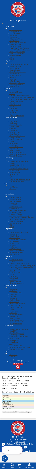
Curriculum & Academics (18, 72)
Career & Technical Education (19, 95)
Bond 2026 (13, 37)
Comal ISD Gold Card (17, 165)
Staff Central (14, 187)
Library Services (15, 138)
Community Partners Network (19, 169)
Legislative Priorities (16, 46)
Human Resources (15, 75)
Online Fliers (14, 174)
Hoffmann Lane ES (8, 406)
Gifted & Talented (15, 105)
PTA (11, 176)
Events (4, 394)
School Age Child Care (17, 116)
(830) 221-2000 (20, 442)
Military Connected (16, 139)
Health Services (14, 74)
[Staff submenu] (6, 185)
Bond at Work (14, 35)
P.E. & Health (14, 110)
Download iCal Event (27, 392)
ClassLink (13, 128)
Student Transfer (15, 150)
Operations (13, 77)
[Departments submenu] (6, 63)
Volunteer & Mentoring (17, 181)
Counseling (13, 130)
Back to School (14, 127)
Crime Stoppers (14, 134)
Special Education (15, 114)
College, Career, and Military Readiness (22, 97)
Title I (11, 57)
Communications (15, 70)
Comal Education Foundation (19, 161)
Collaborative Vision (16, 39)
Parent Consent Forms (17, 152)
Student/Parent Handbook (18, 154)
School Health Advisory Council (20, 180)
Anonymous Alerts (29, 467)
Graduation (13, 123)
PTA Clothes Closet (16, 178)
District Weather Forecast (17, 136)
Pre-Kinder (13, 112)
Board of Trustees (15, 33)
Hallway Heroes (15, 172)
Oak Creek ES (6, 408)
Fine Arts (12, 103)
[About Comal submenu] (6, 28)
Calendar (12, 467)
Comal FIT (13, 163)
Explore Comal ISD (16, 30)
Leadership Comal (15, 44)
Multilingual (13, 108)
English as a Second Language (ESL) (21, 99)
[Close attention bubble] (3, 444)
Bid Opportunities (15, 31)
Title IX (12, 59)
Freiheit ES (5, 403)
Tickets (19, 467)
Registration (13, 121)
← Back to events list (10, 412)
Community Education (17, 167)
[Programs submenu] (6, 90)
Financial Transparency (17, 53)
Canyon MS (6, 397)
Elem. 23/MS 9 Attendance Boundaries (22, 50)
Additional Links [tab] (18, 364)
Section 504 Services (16, 147)
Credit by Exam (15, 132)
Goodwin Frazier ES (8, 405)
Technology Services (16, 85)
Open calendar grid (25, 412)
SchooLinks (13, 145)
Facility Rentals (14, 170)
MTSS (12, 141)
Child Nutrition (14, 68)
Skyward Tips (14, 148)
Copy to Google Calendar (10, 392)
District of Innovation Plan (18, 42)
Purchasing (13, 79)
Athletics (12, 94)
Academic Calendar (16, 125)
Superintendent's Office (17, 55)
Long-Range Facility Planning (19, 48)
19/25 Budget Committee (17, 52)
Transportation (14, 86)
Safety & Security (15, 81)
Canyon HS (5, 395)
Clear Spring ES (7, 401)
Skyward (4, 467)
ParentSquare (14, 143)
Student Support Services (17, 83)
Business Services (15, 66)
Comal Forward (15, 41)
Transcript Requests (16, 156)
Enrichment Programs (16, 101)
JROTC (12, 106)
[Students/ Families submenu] (6, 287)
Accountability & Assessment (19, 64)
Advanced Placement (16, 92)
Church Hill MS (7, 399)
